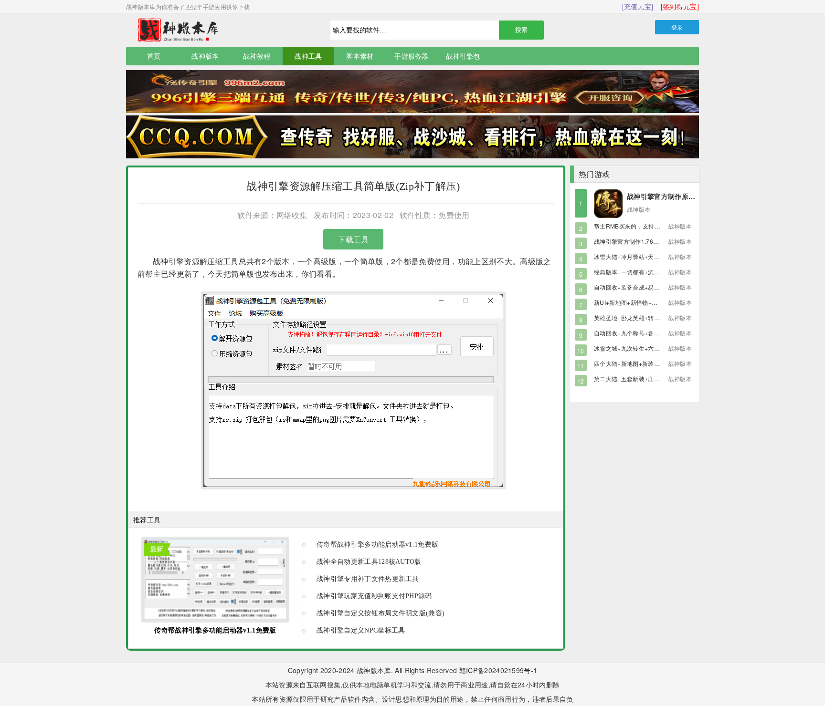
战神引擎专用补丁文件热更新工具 (368, 578)
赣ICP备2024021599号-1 (498, 670)
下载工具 (353, 239)
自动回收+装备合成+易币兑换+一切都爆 (646, 287)
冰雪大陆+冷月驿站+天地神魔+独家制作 (646, 256)
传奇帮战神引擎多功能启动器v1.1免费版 (215, 630)
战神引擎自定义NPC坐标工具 (361, 630)
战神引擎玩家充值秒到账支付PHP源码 (374, 596)
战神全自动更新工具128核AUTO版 (369, 561)
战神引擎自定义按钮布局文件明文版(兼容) (380, 613)
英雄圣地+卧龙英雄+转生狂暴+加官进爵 (646, 317)
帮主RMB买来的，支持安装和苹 (636, 226)
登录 (677, 27)
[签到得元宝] (680, 6)
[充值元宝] (638, 6)
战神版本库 (216, 30)
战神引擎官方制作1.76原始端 (632, 241)
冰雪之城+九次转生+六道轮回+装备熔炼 (646, 348)
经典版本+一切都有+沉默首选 (632, 272)
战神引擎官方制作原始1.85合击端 (678, 196)
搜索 (521, 29)
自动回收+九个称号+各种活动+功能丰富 (646, 333)
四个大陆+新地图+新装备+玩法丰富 (640, 363)
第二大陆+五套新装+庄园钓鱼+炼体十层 (646, 378)
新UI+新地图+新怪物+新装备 (631, 302)
